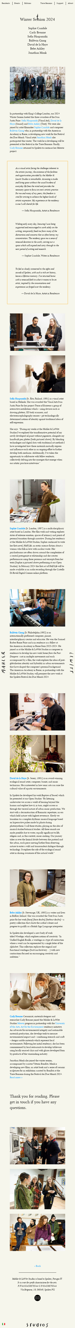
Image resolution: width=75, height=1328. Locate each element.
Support (60, 3)
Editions (27, 3)
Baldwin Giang (17, 131)
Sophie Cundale (42, 127)
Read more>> (16, 1077)
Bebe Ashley (34, 124)
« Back (37, 1266)
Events (17, 3)
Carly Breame (16, 148)
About (70, 3)
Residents (6, 3)
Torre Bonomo (46, 3)
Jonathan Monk (44, 137)
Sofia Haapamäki (29, 121)
